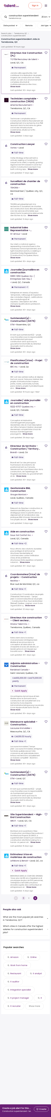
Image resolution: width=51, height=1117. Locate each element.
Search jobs (6, 33)
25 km (44, 16)
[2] (35, 898)
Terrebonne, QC (20, 33)
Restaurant (15, 973)
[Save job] (46, 53)
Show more (15, 86)
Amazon (14, 957)
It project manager (19, 998)
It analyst (37, 973)
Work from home (18, 965)
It (41, 998)
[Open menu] (46, 5)
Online (33, 957)
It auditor (14, 981)
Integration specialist (20, 989)
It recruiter (15, 1006)
